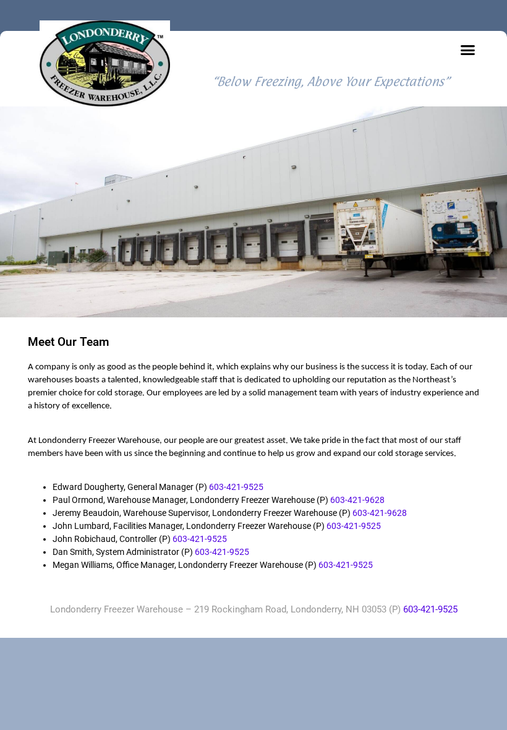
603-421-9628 (357, 500)
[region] (253, 212)
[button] (467, 50)
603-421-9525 (236, 487)
